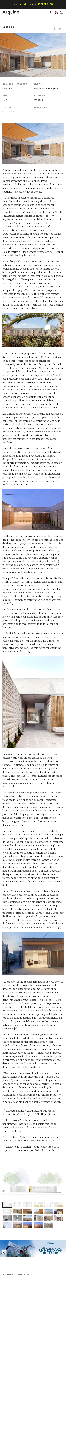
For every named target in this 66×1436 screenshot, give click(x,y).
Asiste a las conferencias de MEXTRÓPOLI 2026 (33, 4)
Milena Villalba (9, 112)
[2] (29, 651)
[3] (3, 1137)
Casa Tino (21, 1274)
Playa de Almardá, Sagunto (46, 89)
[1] (12, 603)
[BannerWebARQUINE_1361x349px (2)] (33, 1256)
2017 (4, 100)
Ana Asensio (11, 1274)
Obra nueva (39, 112)
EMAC (27, 1274)
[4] (15, 1028)
